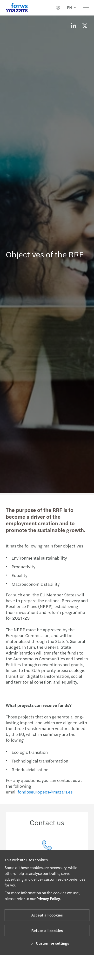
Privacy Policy (48, 898)
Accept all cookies (47, 915)
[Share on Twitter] (84, 25)
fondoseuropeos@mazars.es (45, 792)
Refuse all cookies (47, 930)
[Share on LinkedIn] (73, 25)
